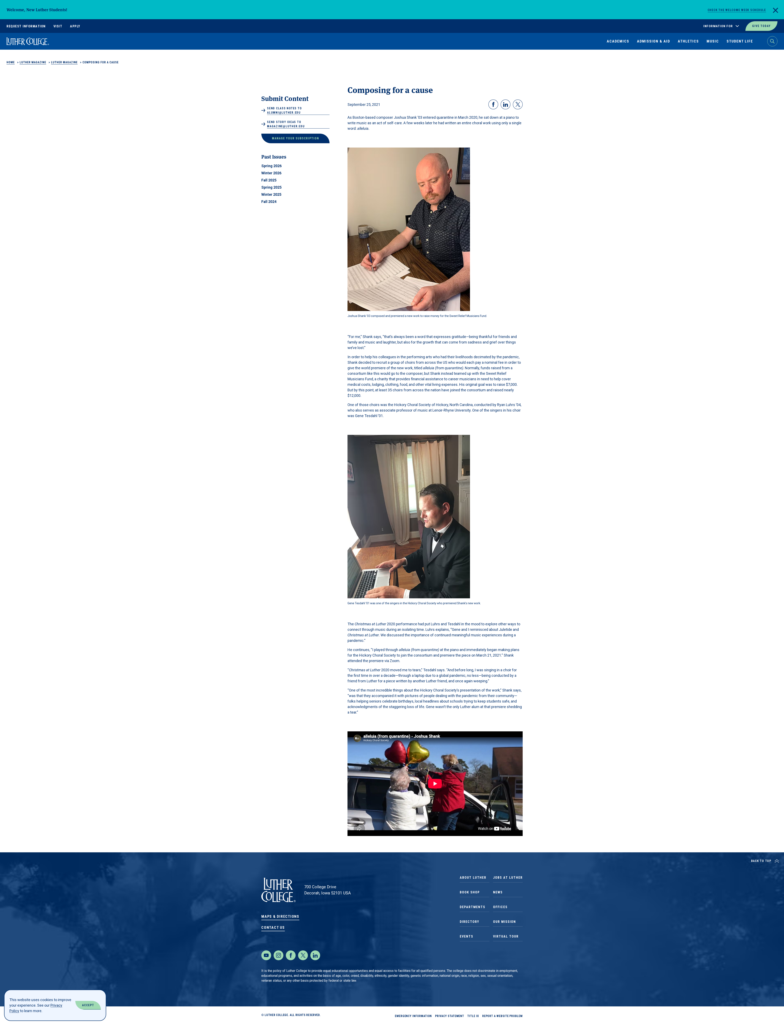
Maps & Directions (280, 916)
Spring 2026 (271, 166)
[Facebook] (291, 955)
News (498, 892)
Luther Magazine (33, 62)
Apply (75, 26)
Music (713, 41)
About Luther (473, 878)
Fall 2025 (268, 180)
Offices (500, 907)
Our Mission (504, 922)
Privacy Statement (449, 1016)
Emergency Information (413, 1016)
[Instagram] (278, 955)
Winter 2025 (271, 194)
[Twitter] (303, 955)
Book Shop (470, 892)
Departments (472, 907)
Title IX (473, 1016)
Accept (88, 1005)
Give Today (761, 26)
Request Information (26, 26)
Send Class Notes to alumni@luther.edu (284, 110)
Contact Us (273, 927)
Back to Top (761, 861)
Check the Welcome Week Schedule (737, 10)
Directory (469, 922)
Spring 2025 (271, 187)
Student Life (740, 41)
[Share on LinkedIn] (505, 104)
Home (11, 62)
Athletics (688, 41)
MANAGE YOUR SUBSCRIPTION (295, 138)
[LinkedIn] (315, 955)
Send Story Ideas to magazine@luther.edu (286, 124)
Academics (618, 41)
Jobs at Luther (508, 878)
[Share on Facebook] (493, 104)
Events (466, 936)
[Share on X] (518, 104)
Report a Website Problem (502, 1016)
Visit (57, 26)
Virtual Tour (506, 936)
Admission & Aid (653, 41)
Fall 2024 (268, 201)
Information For (718, 26)
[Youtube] (266, 955)
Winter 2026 (271, 173)
